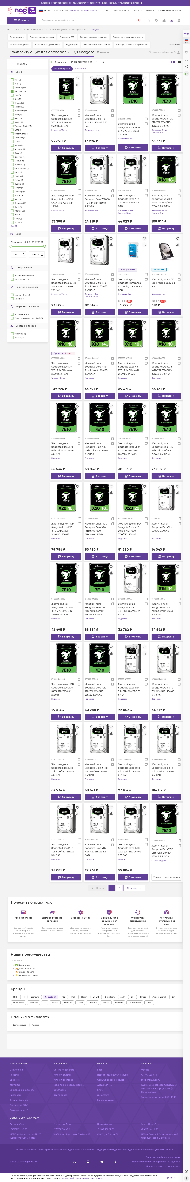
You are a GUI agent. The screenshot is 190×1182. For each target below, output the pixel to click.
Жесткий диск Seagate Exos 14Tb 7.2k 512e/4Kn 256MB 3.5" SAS (163, 609)
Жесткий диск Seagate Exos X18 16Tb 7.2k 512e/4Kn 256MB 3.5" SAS (61, 121)
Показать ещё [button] (174, 44)
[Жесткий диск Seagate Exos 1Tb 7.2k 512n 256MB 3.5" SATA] (133, 658)
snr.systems (103, 1095)
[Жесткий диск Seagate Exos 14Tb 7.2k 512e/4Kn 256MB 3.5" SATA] (100, 333)
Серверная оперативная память (128, 37)
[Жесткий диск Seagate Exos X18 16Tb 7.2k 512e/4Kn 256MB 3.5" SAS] (66, 89)
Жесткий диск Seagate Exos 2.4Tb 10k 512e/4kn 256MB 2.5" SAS (96, 770)
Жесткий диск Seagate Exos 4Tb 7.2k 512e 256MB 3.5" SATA (129, 609)
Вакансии (15, 1080)
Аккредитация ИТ (19, 1110)
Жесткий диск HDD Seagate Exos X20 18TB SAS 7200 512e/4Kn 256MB (96, 529)
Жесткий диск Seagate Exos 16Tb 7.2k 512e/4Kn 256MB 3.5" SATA (96, 285)
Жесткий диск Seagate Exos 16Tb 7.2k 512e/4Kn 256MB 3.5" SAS (163, 770)
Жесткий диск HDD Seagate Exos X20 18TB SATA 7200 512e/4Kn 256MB (62, 529)
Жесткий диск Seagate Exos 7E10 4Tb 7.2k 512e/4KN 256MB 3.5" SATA (129, 449)
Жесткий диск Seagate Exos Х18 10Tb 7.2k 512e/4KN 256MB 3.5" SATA (162, 369)
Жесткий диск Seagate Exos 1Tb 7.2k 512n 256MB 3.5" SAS (96, 121)
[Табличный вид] (179, 62)
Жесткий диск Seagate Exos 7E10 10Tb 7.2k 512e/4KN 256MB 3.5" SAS (62, 609)
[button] (95, 3)
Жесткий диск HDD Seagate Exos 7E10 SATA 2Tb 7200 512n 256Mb (62, 689)
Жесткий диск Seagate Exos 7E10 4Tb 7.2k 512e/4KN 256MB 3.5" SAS (162, 851)
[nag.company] (74, 1162)
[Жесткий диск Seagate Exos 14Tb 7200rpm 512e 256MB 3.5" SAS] (133, 818)
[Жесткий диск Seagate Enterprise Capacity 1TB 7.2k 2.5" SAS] (133, 250)
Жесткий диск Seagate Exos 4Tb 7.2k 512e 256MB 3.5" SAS (129, 201)
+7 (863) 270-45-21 (62, 1129)
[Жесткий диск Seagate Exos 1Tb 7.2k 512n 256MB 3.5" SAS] (100, 89)
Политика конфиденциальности (163, 1157)
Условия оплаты (62, 1074)
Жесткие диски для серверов (93, 37)
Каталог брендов (19, 1100)
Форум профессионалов (110, 1080)
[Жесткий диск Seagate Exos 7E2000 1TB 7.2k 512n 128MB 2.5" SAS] (100, 169)
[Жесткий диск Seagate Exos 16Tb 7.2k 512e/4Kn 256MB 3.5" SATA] (100, 250)
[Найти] (138, 20)
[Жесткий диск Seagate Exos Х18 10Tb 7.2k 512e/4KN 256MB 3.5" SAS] (133, 333)
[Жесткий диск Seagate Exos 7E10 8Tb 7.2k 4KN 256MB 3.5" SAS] (66, 417)
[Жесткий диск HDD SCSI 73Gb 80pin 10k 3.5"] (166, 250)
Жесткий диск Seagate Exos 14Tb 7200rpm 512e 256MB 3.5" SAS (129, 850)
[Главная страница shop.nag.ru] (21, 10)
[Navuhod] (88, 1162)
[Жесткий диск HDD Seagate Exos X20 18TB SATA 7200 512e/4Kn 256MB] (66, 497)
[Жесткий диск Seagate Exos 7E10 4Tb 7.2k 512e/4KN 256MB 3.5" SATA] (133, 417)
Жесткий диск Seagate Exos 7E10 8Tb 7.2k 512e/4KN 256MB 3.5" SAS (162, 120)
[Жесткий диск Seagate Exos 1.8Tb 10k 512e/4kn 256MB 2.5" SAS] (133, 738)
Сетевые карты (17, 37)
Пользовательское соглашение (163, 1166)
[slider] (11, 246)
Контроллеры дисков (19, 44)
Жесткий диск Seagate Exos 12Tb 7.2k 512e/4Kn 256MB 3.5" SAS (62, 770)
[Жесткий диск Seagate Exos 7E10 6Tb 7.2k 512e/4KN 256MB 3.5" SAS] (100, 578)
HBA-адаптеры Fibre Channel (96, 44)
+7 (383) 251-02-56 (105, 1129)
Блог (108, 10)
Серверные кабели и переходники (132, 44)
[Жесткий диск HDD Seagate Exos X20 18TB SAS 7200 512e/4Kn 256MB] (100, 497)
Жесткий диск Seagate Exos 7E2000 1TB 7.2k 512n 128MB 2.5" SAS (97, 201)
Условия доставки (63, 1080)
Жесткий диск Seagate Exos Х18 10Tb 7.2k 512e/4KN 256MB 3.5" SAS (128, 369)
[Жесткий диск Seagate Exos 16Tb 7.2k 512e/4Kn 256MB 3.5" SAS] (166, 738)
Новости (14, 1074)
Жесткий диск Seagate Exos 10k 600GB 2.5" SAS (162, 527)
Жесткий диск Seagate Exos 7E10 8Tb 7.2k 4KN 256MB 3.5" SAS (62, 449)
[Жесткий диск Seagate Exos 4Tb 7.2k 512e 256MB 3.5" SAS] (133, 169)
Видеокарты (71, 44)
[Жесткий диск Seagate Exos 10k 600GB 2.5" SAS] (166, 497)
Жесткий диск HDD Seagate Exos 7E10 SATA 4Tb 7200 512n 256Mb (62, 201)
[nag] (116, 1162)
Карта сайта (60, 1095)
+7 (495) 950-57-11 (61, 10)
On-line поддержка (63, 1069)
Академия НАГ (105, 1085)
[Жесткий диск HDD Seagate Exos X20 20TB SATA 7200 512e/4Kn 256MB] (133, 497)
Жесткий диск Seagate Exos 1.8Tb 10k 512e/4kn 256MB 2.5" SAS (129, 770)
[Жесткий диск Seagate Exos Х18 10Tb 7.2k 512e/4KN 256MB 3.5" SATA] (166, 333)
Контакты (15, 1085)
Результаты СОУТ (19, 1105)
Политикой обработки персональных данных (82, 1178)
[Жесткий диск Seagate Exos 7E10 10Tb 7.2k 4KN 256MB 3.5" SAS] (100, 417)
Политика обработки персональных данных (156, 1161)
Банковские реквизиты (22, 1090)
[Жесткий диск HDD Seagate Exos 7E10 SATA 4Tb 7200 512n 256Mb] (66, 169)
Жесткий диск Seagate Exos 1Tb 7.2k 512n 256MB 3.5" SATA (129, 689)
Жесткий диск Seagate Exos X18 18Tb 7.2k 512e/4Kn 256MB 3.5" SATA (162, 201)
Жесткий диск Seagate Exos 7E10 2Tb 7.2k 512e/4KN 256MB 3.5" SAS (95, 689)
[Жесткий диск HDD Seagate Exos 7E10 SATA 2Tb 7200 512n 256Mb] (66, 658)
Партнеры (15, 1095)
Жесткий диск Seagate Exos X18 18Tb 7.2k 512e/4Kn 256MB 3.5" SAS (61, 369)
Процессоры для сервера (42, 37)
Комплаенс (59, 1090)
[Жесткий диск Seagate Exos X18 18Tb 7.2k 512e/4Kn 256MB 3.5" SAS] (66, 333)
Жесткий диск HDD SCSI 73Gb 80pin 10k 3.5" (163, 283)
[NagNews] (102, 1162)
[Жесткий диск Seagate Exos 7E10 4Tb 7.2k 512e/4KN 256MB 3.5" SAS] (166, 818)
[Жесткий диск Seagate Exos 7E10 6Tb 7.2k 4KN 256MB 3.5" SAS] (133, 89)
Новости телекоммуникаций (112, 1074)
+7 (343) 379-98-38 (18, 1129)
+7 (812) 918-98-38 (149, 1129)
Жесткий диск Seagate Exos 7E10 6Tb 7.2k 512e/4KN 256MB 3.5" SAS (95, 609)
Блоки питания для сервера (47, 44)
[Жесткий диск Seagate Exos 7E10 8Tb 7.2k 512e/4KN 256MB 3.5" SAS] (166, 89)
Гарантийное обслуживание (69, 1085)
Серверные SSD (67, 37)
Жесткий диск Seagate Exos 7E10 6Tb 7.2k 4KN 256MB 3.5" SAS (129, 129)
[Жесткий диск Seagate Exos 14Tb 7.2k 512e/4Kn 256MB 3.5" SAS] (166, 578)
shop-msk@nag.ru (89, 10)
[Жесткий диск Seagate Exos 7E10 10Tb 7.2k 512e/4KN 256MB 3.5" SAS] (66, 578)
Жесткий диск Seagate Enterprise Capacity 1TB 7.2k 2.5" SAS (130, 285)
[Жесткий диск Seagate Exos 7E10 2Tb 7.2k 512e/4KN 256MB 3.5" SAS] (100, 658)
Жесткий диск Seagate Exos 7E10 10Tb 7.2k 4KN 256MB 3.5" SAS (96, 449)
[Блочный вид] (173, 62)
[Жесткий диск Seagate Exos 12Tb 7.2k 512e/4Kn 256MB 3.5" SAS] (66, 738)
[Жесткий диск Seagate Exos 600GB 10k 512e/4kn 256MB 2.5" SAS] (66, 250)
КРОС (100, 1090)
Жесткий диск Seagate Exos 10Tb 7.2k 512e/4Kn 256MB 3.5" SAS (163, 689)
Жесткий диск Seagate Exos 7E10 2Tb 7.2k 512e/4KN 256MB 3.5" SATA (162, 449)
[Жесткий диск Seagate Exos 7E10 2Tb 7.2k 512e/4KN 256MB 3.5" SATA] (166, 417)
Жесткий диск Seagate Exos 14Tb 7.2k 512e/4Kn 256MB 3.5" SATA (96, 369)
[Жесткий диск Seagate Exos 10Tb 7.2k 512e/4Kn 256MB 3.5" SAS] (166, 658)
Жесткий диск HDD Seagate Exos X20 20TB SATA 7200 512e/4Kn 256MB (129, 529)
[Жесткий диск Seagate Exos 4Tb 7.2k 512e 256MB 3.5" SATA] (133, 578)
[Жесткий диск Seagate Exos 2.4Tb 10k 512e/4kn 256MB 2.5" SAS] (100, 738)
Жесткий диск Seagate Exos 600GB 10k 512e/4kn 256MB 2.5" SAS (63, 285)
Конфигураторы (105, 1100)
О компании (16, 1069)
